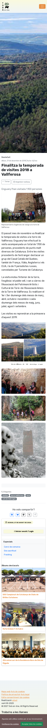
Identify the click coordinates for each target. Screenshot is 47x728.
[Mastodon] (23, 515)
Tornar (7, 182)
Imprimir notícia (22, 182)
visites (5, 495)
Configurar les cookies (10, 724)
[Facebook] (12, 515)
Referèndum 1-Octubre (13, 629)
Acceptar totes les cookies (32, 724)
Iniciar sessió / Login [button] (24, 531)
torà (28, 495)
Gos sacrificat (10, 551)
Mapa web (5, 691)
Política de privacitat (10, 694)
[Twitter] (29, 515)
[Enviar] (35, 515)
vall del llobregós (9, 499)
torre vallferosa (17, 495)
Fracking (8, 554)
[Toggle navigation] (42, 6)
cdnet (14, 700)
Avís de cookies (18, 691)
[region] (23, 721)
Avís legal (25, 694)
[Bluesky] (18, 515)
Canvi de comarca (12, 547)
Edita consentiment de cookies (15, 697)
